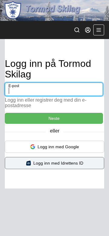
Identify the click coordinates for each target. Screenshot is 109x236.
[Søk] (76, 30)
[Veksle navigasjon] (98, 30)
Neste (54, 118)
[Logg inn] (87, 30)
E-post (13, 86)
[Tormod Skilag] (54, 10)
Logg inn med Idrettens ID (58, 163)
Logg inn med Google (58, 146)
